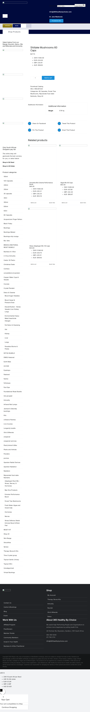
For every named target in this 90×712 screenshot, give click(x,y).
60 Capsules (43, 91)
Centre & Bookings (10, 607)
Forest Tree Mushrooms (13, 501)
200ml (6, 185)
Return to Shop (17, 704)
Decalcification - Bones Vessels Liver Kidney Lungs (13, 309)
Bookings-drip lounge (11, 236)
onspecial (7, 437)
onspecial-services (10, 441)
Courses (6, 284)
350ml (6, 202)
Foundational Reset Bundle (13, 391)
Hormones (8, 512)
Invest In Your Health (11, 642)
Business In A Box (10, 252)
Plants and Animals (10, 449)
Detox (49, 616)
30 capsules (8, 193)
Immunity (7, 400)
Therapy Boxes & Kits (11, 551)
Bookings (7, 228)
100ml (6, 176)
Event (5, 615)
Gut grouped (8, 396)
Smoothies (7, 542)
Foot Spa (7, 387)
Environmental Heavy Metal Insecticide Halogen (12, 318)
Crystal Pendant (9, 288)
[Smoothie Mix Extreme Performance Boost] (42, 162)
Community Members (11, 637)
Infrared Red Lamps (10, 404)
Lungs (7, 342)
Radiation (7, 471)
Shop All (40, 96)
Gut (6, 329)
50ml (5, 211)
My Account (51, 595)
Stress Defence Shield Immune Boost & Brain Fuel (12, 523)
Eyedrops (7, 370)
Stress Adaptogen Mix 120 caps (39, 246)
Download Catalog (36, 86)
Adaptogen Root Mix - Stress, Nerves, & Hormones (12, 483)
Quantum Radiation (10, 467)
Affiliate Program (9, 625)
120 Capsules (8, 181)
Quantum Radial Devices (12, 462)
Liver (6, 338)
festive (6, 379)
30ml (5, 198)
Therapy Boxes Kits (54, 599)
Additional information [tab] (35, 105)
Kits (5, 415)
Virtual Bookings (9, 572)
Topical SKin (8, 564)
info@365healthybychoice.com (57, 641)
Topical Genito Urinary (11, 559)
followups (7, 383)
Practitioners (8, 629)
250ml (6, 189)
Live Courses (8, 424)
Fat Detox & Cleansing (12, 325)
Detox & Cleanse (9, 292)
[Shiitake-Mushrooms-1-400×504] (42, 40)
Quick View (52, 202)
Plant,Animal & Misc (10, 445)
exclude (6, 366)
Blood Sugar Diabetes (12, 296)
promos (6, 458)
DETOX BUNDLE (9, 353)
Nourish (50, 608)
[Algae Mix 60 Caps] (73, 162)
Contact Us (7, 603)
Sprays (6, 547)
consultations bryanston (12, 273)
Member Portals (9, 633)
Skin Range (7, 538)
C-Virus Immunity (9, 256)
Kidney (7, 333)
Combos (6, 269)
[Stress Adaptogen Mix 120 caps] (42, 225)
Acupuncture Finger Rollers (13, 219)
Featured (7, 374)
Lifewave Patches (10, 420)
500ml (6, 206)
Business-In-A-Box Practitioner (14, 646)
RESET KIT (7, 530)
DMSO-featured (9, 357)
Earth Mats (7, 362)
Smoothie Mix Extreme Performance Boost (41, 183)
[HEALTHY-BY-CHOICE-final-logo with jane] (15, 2)
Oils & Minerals (9, 432)
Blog (5, 611)
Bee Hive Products (11, 490)
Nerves (7, 516)
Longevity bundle (9, 428)
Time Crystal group (10, 555)
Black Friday (8, 223)
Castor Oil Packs (9, 260)
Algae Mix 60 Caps (66, 183)
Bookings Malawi (9, 232)
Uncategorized (9, 568)
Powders (7, 454)
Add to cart (48, 78)
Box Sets (7, 241)
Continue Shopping (9, 707)
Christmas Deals (9, 264)
